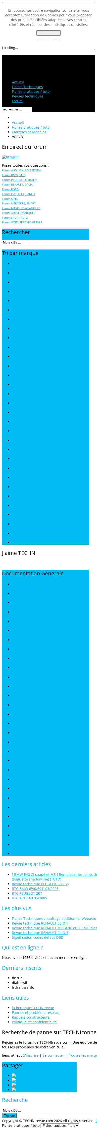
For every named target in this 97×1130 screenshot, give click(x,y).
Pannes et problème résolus (35, 1012)
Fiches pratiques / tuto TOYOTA (33, 515)
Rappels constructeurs (30, 1017)
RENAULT (18, 761)
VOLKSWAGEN (22, 835)
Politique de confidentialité (34, 1022)
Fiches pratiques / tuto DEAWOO (34, 310)
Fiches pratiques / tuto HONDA (33, 338)
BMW (15, 603)
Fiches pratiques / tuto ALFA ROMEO (37, 273)
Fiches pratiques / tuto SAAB (31, 468)
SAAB (16, 780)
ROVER (16, 770)
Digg (27, 1075)
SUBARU (18, 817)
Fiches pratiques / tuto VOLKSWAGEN (37, 524)
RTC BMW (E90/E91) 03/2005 (35, 888)
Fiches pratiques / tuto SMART (32, 496)
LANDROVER (20, 686)
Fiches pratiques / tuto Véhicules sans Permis (43, 543)
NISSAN (17, 724)
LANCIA (17, 677)
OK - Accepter (48, 33)
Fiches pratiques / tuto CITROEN (34, 301)
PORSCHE (18, 752)
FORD (16, 640)
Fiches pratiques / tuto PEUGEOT (34, 431)
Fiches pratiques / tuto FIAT (30, 320)
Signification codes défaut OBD (37, 937)
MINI (15, 714)
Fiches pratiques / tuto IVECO (32, 347)
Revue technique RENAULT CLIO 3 (40, 932)
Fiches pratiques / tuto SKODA (32, 487)
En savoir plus (48, 39)
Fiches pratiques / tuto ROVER (32, 459)
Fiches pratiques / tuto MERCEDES (35, 394)
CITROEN (18, 612)
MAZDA (17, 696)
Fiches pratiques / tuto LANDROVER (36, 375)
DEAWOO (18, 621)
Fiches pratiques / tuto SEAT (31, 478)
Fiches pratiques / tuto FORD (31, 329)
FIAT (15, 631)
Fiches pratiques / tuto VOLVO (32, 534)
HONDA (17, 649)
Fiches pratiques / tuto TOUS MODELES (39, 264)
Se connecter (53, 1055)
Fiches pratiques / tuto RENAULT (34, 450)
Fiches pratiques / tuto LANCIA (33, 366)
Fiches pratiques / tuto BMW (31, 292)
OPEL (15, 733)
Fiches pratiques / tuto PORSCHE (34, 440)
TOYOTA (17, 826)
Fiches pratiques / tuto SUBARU (33, 505)
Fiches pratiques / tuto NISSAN (33, 413)
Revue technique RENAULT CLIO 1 (40, 923)
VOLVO (16, 845)
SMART (17, 807)
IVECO (16, 659)
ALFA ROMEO (21, 584)
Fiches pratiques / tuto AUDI (31, 282)
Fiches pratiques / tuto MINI (31, 403)
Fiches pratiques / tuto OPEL (31, 422)
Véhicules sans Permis (27, 854)
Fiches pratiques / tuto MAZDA (33, 385)
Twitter (33, 1080)
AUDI (15, 593)
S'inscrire (31, 1055)
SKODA (17, 798)
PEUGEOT (19, 742)
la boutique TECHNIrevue (33, 1007)
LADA (16, 668)
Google (33, 1089)
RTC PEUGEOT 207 (27, 893)
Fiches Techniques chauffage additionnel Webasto (54, 918)
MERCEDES (20, 705)
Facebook (39, 1085)
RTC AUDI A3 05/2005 (29, 898)
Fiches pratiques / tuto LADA (31, 357)
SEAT (15, 789)
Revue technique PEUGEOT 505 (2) (40, 884)
